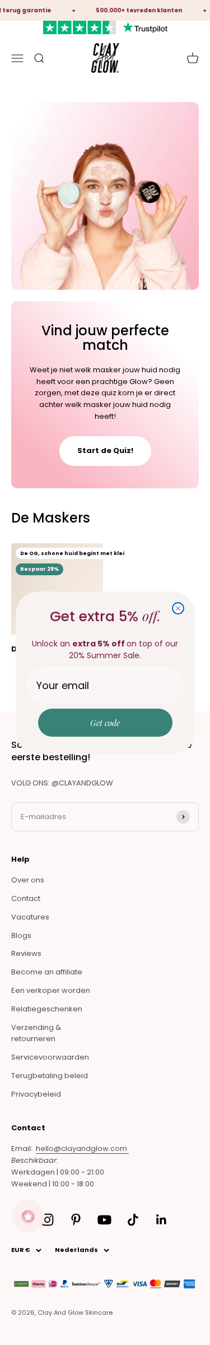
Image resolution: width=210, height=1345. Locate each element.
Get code (105, 722)
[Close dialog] (178, 608)
